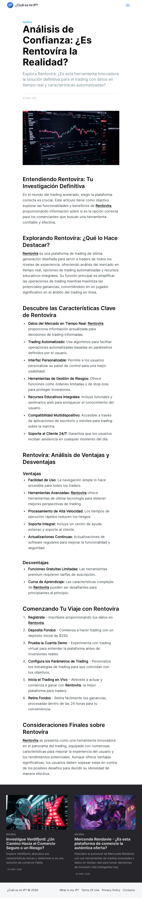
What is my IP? (69, 890)
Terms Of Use (90, 890)
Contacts (129, 890)
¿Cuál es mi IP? (17, 890)
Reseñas (27, 22)
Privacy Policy (111, 890)
